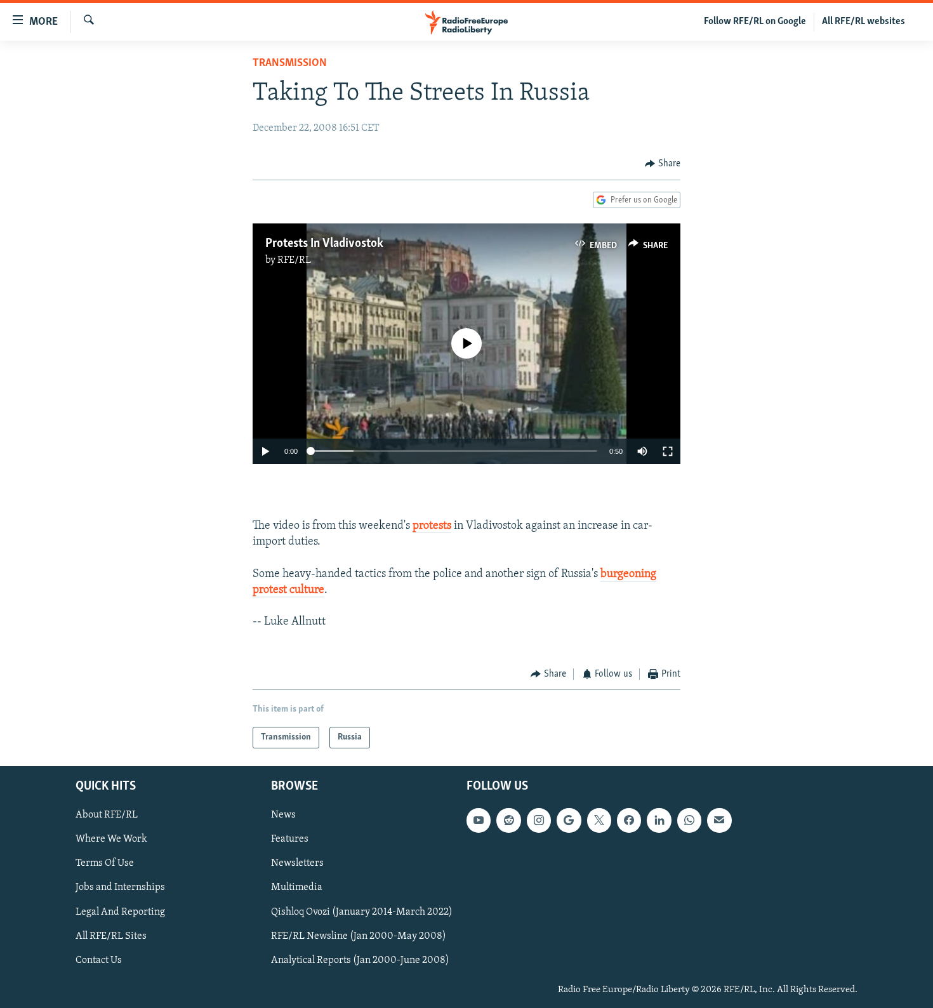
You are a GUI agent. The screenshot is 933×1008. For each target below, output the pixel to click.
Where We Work (111, 840)
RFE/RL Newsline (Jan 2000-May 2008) (358, 936)
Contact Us (99, 960)
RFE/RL (294, 260)
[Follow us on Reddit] (508, 821)
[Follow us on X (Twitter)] (599, 821)
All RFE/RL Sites (111, 936)
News (283, 816)
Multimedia (296, 888)
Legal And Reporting (120, 912)
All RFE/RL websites (863, 22)
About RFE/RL (107, 816)
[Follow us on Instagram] (539, 821)
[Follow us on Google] (569, 821)
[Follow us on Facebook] (629, 821)
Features (289, 840)
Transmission (290, 63)
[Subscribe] (719, 821)
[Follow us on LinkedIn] (659, 821)
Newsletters (297, 864)
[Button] (662, 164)
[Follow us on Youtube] (478, 821)
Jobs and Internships (120, 888)
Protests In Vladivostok (324, 243)
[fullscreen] (667, 451)
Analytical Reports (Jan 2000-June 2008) (360, 960)
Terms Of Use (105, 864)
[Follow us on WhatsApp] (689, 821)
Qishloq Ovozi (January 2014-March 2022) (362, 912)
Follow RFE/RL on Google (755, 22)
